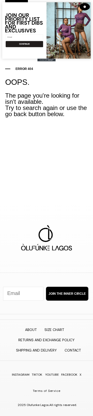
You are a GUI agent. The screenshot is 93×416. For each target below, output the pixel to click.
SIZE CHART (54, 329)
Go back (49, 133)
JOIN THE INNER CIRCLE (67, 293)
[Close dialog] (85, 6)
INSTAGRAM (20, 375)
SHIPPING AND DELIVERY (36, 350)
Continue (24, 44)
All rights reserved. (63, 405)
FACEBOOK (69, 375)
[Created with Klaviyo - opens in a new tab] (46, 60)
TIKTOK (37, 375)
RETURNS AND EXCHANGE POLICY (46, 340)
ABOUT (31, 329)
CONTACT (73, 350)
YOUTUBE (52, 375)
